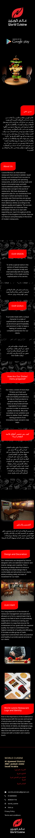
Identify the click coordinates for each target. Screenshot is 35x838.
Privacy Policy (10, 811)
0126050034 (12, 796)
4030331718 (12, 800)
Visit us (10, 807)
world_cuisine (13, 804)
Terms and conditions (13, 815)
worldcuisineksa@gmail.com (18, 792)
